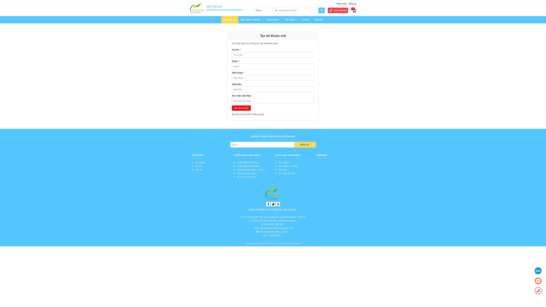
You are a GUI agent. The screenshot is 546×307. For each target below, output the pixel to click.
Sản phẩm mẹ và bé (288, 166)
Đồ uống (282, 169)
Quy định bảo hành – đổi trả (251, 169)
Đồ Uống (290, 19)
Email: (236, 61)
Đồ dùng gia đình (286, 173)
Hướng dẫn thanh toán (248, 166)
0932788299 (340, 10)
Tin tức (306, 19)
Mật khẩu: (237, 84)
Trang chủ (230, 19)
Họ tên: (236, 49)
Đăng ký (352, 3)
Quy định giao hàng (246, 173)
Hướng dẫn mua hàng (247, 162)
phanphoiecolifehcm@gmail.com (276, 228)
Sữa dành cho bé (250, 19)
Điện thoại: (238, 72)
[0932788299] (538, 290)
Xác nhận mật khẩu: (242, 95)
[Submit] (321, 10)
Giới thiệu (200, 162)
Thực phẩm (272, 19)
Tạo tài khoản (241, 108)
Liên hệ (318, 19)
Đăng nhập (342, 3)
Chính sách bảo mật (247, 176)
